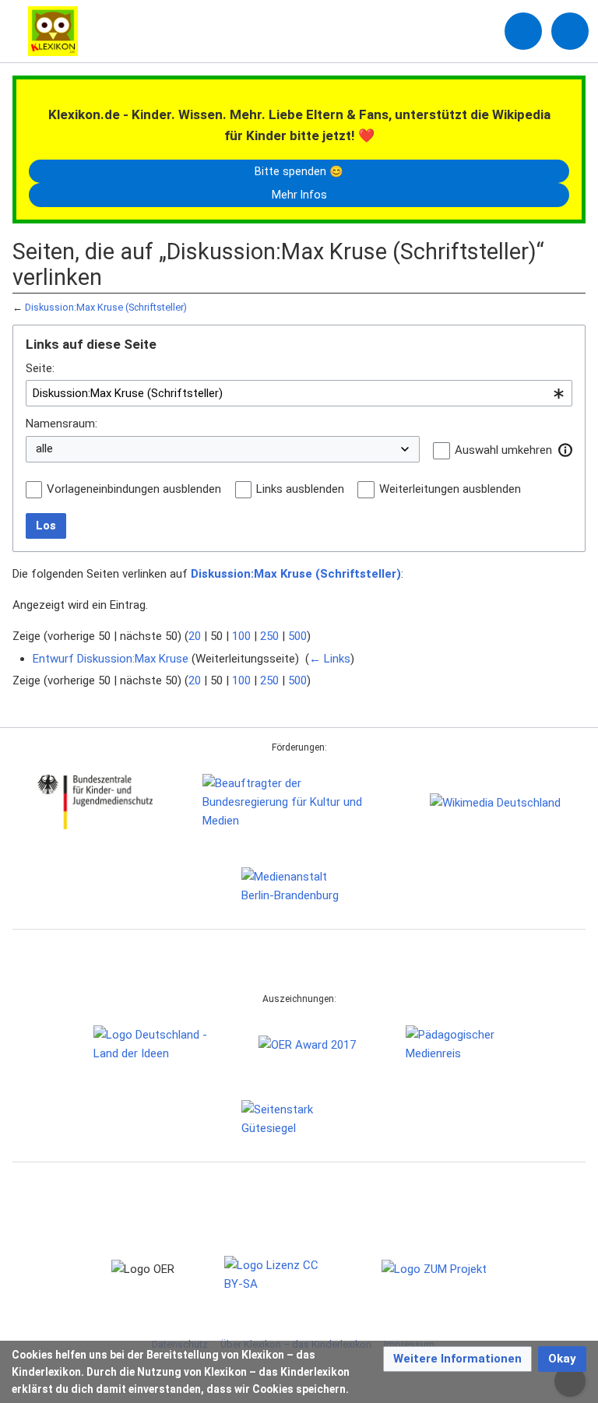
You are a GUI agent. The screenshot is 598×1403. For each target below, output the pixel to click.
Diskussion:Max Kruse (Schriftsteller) (106, 307)
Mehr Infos (299, 194)
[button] (565, 450)
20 (194, 636)
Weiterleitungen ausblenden (450, 489)
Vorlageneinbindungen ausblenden (134, 489)
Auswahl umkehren (503, 450)
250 (269, 636)
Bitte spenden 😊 (299, 171)
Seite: (40, 368)
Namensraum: (61, 424)
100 (241, 636)
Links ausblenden (300, 489)
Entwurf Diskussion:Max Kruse (110, 659)
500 (297, 636)
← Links (329, 659)
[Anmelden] (523, 31)
